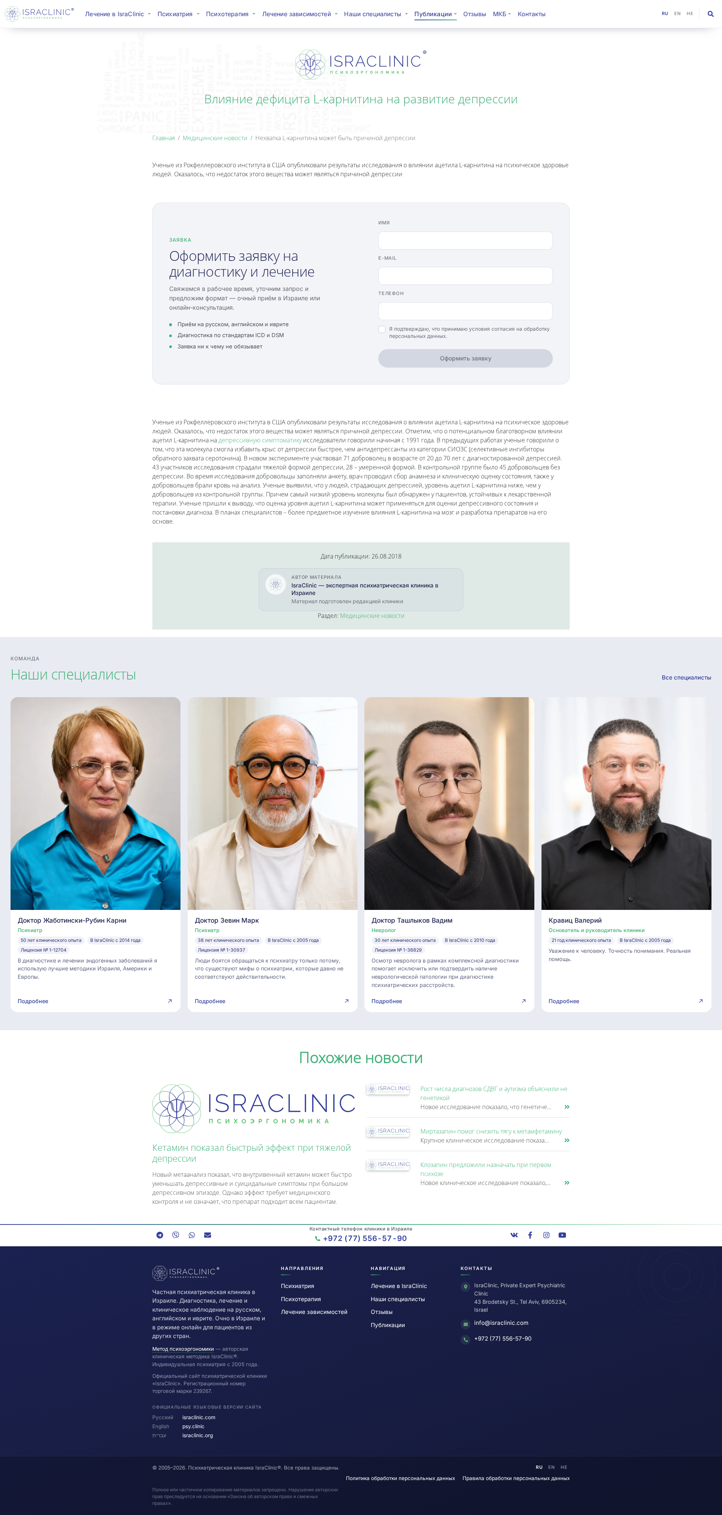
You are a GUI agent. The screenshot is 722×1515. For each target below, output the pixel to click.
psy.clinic (193, 1426)
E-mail (387, 258)
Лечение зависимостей (314, 1311)
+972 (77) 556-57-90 (503, 1338)
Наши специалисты (398, 1299)
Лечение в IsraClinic (119, 14)
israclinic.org (197, 1435)
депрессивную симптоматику (260, 440)
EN (677, 13)
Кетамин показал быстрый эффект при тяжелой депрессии (251, 1152)
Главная (163, 138)
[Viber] (175, 1235)
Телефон (390, 293)
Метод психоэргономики (183, 1349)
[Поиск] (710, 14)
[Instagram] (546, 1235)
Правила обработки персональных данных (516, 1478)
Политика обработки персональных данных (400, 1478)
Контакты (532, 14)
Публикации (388, 1325)
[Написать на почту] (207, 1235)
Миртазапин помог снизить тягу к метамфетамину (491, 1131)
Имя (384, 223)
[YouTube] (562, 1235)
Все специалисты (686, 677)
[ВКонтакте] (514, 1235)
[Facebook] (530, 1235)
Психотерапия (301, 1299)
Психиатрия (297, 1285)
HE (690, 13)
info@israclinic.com (501, 1322)
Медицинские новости (215, 138)
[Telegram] (159, 1235)
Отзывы (474, 14)
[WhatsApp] (191, 1235)
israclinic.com (198, 1417)
